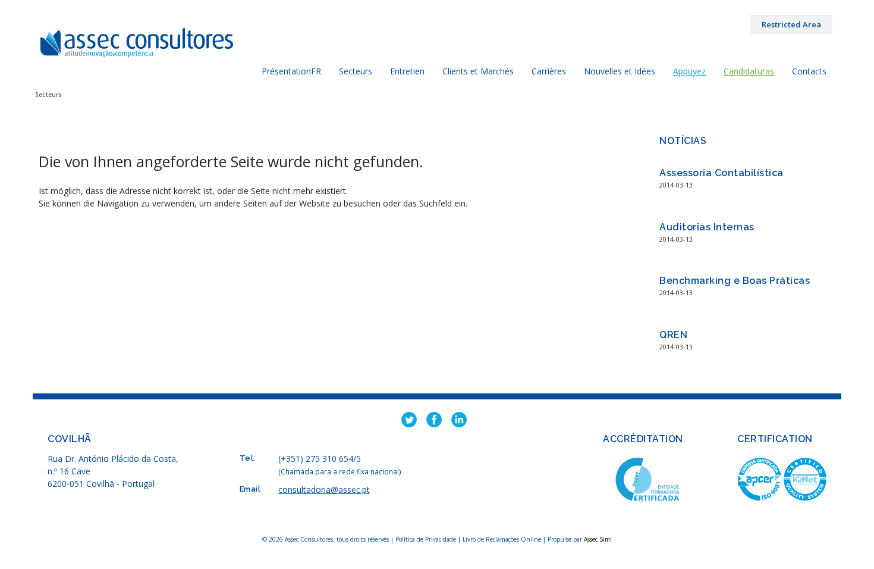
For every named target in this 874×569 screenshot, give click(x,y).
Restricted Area (791, 24)
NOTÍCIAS (682, 140)
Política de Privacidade (426, 539)
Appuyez (689, 71)
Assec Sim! (598, 539)
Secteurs (355, 71)
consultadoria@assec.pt (324, 489)
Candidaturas (749, 71)
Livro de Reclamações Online (502, 539)
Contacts (809, 71)
